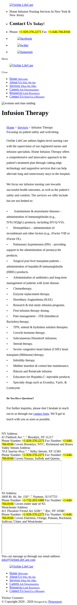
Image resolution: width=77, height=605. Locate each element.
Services (22, 86)
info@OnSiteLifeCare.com (18, 559)
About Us (22, 82)
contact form (41, 413)
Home (18, 78)
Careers (24, 89)
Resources (24, 93)
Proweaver (55, 601)
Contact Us (27, 96)
